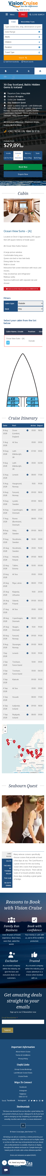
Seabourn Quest (19, 103)
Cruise (13, 22)
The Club (7, 878)
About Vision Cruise (23, 1052)
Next (41, 825)
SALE (23, 15)
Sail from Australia (12, 62)
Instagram (23, 1091)
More (26, 115)
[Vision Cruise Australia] (23, 7)
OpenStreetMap (25, 772)
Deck (7, 309)
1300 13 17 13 (24, 10)
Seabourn (21, 99)
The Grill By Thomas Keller (7, 870)
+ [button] (5, 727)
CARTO (41, 772)
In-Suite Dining (7, 884)
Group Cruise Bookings (23, 1069)
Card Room (8, 855)
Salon (8, 861)
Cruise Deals (23, 1076)
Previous (6, 825)
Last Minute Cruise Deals (23, 1073)
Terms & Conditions (23, 1055)
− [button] (5, 731)
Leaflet (16, 772)
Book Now (23, 167)
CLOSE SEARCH (38, 15)
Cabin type (9, 303)
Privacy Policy (23, 1059)
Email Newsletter (10, 1017)
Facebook (23, 1087)
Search (22, 58)
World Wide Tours (27, 22)
